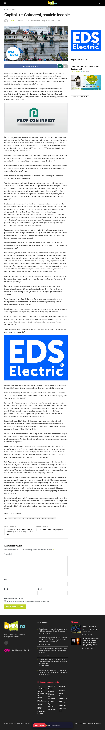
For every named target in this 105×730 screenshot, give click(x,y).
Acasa (6, 9)
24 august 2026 (45, 633)
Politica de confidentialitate (14, 598)
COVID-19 (51, 686)
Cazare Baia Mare (80, 723)
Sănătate (62, 690)
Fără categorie (51, 697)
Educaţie (51, 694)
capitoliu (22, 518)
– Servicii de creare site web (19, 650)
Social (61, 693)
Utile (60, 711)
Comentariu (8, 554)
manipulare (51, 518)
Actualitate (13, 9)
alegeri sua (13, 518)
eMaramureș (76, 72)
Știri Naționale (62, 702)
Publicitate (52, 709)
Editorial (40, 20)
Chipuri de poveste (41, 712)
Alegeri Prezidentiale (42, 701)
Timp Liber (62, 708)
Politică (51, 706)
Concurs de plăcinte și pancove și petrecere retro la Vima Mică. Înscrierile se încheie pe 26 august (53, 650)
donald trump (41, 518)
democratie (31, 518)
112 (38, 686)
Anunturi (40, 704)
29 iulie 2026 (85, 72)
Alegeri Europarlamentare (43, 692)
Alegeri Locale (39, 696)
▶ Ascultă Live (39, 725)
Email (6, 589)
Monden (51, 701)
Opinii (45, 20)
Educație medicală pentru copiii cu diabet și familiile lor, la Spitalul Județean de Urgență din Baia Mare (53, 661)
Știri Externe (63, 698)
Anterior (75, 97)
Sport (61, 696)
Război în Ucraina (62, 687)
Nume (7, 580)
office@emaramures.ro (11, 636)
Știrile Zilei (51, 20)
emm (12, 20)
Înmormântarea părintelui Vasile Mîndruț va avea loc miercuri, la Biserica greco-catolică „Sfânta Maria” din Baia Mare (53, 640)
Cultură (50, 689)
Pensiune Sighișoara (94, 723)
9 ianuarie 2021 (22, 20)
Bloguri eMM (39, 708)
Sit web (39, 589)
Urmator (84, 97)
